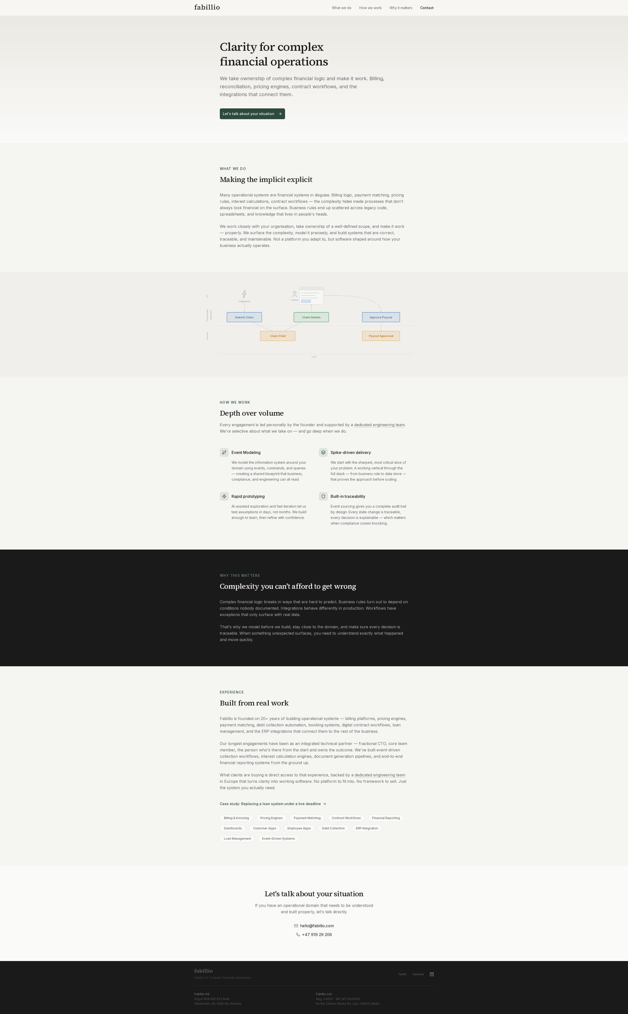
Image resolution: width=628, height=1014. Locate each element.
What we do (342, 8)
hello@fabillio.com (317, 925)
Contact (427, 8)
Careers (418, 974)
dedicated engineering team (379, 424)
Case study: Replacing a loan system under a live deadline (270, 804)
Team (402, 974)
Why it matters (401, 8)
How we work (370, 8)
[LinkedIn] (432, 974)
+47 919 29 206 (317, 934)
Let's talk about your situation (248, 114)
